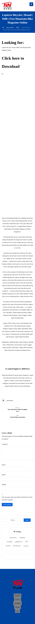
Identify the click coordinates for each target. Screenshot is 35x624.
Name (4, 465)
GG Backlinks (9, 541)
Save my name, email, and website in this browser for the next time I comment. (17, 498)
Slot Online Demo (16, 545)
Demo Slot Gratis (13, 537)
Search (27, 520)
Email (4, 474)
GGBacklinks (22, 537)
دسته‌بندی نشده (10, 400)
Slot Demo (8, 545)
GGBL (26, 541)
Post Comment (7, 504)
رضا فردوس (26, 545)
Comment (5, 444)
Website (4, 484)
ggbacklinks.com (18, 541)
